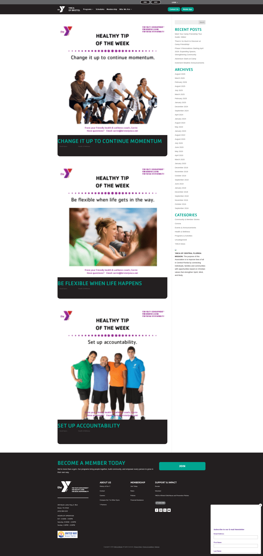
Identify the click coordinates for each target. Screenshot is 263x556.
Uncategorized (181, 240)
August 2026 (180, 74)
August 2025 (180, 86)
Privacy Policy (138, 547)
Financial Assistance (137, 500)
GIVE (155, 2)
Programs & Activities (183, 236)
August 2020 (180, 139)
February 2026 (181, 82)
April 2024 (179, 115)
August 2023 (180, 123)
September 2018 (182, 196)
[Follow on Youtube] (169, 510)
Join (182, 466)
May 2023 (179, 127)
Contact (102, 491)
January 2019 (180, 188)
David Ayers (63, 146)
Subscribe (161, 503)
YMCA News (180, 244)
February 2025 (181, 98)
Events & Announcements (185, 228)
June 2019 (179, 184)
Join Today (133, 486)
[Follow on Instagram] (160, 510)
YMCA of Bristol (118, 547)
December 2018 (181, 192)
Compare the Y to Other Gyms (110, 500)
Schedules (100, 9)
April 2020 (179, 155)
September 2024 (182, 111)
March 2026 (180, 78)
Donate (157, 486)
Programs (87, 9)
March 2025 (180, 94)
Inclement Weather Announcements (189, 63)
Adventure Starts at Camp (185, 59)
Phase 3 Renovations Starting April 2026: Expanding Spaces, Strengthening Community (189, 51)
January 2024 (180, 119)
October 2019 (180, 176)
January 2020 (180, 163)
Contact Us (174, 9)
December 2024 (181, 107)
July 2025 (179, 90)
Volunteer (158, 491)
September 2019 (182, 180)
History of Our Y (105, 486)
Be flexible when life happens (100, 283)
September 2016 (182, 208)
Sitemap (157, 547)
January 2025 (180, 102)
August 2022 (180, 135)
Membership (112, 9)
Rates (132, 491)
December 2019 (181, 168)
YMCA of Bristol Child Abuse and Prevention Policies (172, 495)
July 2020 (179, 143)
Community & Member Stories (187, 219)
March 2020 (180, 159)
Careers (102, 495)
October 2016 (180, 204)
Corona (178, 224)
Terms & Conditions (148, 547)
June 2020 (179, 147)
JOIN (145, 2)
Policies (132, 495)
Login (174, 2)
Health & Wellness (84, 146)
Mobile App (187, 9)
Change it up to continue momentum (110, 141)
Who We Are (124, 9)
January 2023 (180, 131)
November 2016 (181, 200)
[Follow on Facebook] (156, 510)
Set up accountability (89, 425)
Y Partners (103, 504)
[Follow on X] (165, 510)
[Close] (260, 505)
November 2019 (181, 172)
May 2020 (179, 151)
